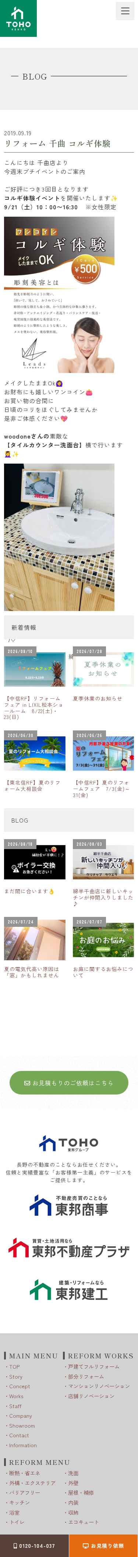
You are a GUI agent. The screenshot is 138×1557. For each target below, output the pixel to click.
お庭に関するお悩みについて (103, 972)
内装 (73, 1502)
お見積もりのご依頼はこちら (72, 1082)
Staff (15, 1406)
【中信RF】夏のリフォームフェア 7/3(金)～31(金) (101, 789)
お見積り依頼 (106, 1545)
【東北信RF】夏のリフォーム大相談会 (32, 785)
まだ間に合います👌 (29, 891)
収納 (73, 1512)
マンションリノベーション (99, 1386)
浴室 (14, 1512)
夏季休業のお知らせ (98, 698)
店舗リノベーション (91, 1396)
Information (23, 1445)
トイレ (17, 1522)
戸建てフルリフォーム (94, 1366)
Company (20, 1415)
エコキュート (83, 1522)
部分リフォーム (86, 1376)
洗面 (73, 1473)
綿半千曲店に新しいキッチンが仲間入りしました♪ (103, 897)
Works (16, 1396)
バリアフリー (24, 1492)
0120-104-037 (36, 1545)
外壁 (73, 1483)
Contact (19, 1435)
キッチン (19, 1502)
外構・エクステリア (32, 1483)
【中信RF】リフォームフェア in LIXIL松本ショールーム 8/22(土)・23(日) (34, 707)
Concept (19, 1386)
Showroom (22, 1425)
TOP (14, 1366)
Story (15, 1376)
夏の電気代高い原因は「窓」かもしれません (31, 972)
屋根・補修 (81, 1492)
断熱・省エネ (24, 1473)
